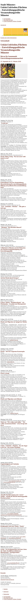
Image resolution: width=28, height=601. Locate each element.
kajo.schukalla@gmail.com (15, 480)
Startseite (5, 589)
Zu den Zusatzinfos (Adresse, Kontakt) (12, 21)
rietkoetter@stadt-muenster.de (7, 579)
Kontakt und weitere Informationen (9, 37)
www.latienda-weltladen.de (15, 538)
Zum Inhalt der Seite (8, 20)
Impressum (5, 591)
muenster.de (3, 25)
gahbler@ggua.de (14, 340)
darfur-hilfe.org (10, 361)
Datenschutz (6, 594)
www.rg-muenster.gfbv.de (9, 482)
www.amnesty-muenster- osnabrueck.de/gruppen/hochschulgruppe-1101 (11, 514)
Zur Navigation (6, 18)
